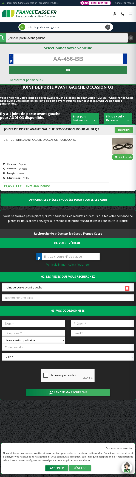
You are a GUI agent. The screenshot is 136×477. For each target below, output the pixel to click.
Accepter (57, 468)
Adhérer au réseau (124, 2)
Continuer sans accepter (119, 448)
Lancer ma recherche (70, 392)
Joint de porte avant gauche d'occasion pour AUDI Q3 (51, 129)
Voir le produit (126, 157)
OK (68, 70)
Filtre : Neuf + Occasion (118, 118)
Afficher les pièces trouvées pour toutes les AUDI (68, 200)
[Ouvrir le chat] (126, 469)
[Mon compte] (114, 13)
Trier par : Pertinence (85, 118)
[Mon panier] (122, 13)
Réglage (79, 468)
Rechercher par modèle (26, 80)
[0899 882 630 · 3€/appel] (95, 3)
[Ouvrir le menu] (130, 13)
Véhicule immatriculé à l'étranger (68, 264)
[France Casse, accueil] (29, 13)
